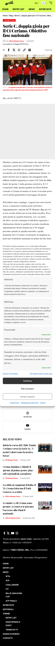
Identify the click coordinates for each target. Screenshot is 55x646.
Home (5, 15)
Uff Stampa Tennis (11, 460)
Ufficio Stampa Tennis (16, 41)
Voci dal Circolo (9, 20)
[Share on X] (13, 50)
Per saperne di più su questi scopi (41, 373)
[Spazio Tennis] (10, 3)
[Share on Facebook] (8, 50)
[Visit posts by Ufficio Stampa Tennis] (4, 41)
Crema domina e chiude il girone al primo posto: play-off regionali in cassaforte (18, 470)
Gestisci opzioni (27, 396)
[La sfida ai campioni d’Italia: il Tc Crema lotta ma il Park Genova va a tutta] (45, 487)
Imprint (42, 402)
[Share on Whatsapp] (19, 50)
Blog (11, 15)
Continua (27, 380)
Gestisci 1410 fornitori (10, 373)
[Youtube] (27, 427)
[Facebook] (4, 533)
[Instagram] (27, 415)
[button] (31, 3)
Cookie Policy (14, 402)
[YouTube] (12, 533)
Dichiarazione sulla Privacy (30, 402)
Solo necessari (27, 388)
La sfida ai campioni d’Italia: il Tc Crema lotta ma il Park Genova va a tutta (19, 488)
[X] (8, 533)
